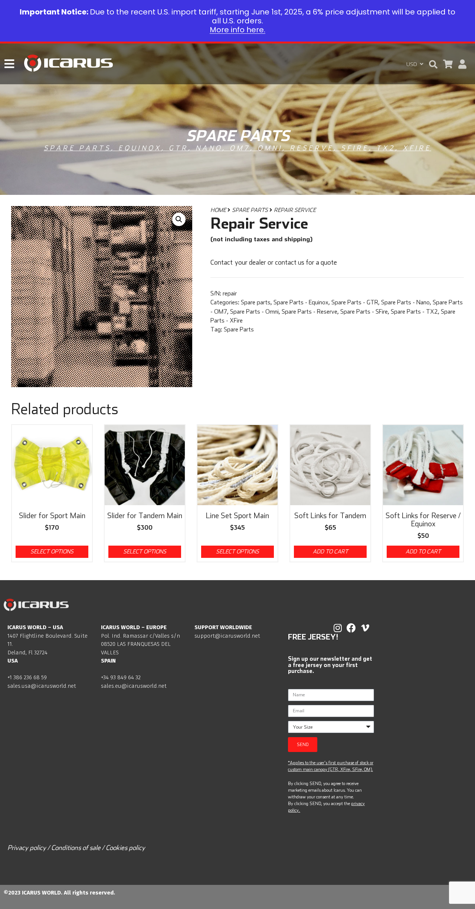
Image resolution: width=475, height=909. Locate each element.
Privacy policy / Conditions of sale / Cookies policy (76, 847)
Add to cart (330, 551)
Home (218, 210)
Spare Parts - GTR (354, 302)
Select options (51, 551)
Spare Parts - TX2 (414, 311)
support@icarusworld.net (227, 635)
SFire (355, 148)
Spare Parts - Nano (405, 302)
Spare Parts (250, 210)
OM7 (240, 148)
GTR (178, 148)
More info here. (237, 29)
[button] (433, 64)
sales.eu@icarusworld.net (134, 686)
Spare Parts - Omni (254, 311)
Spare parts (77, 148)
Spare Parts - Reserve (309, 311)
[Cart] (448, 64)
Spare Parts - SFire (364, 311)
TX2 (385, 148)
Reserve (312, 148)
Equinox (139, 148)
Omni (270, 148)
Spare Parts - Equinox (300, 302)
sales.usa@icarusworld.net (41, 686)
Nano (209, 148)
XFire (417, 148)
